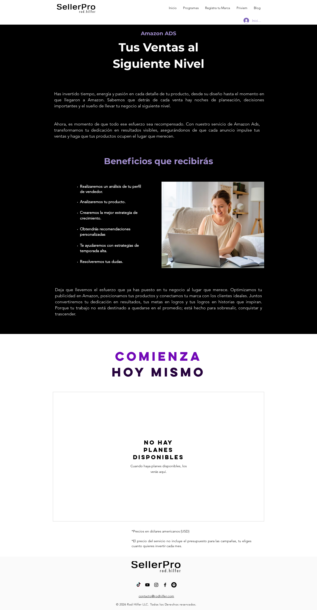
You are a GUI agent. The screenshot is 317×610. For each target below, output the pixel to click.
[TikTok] (138, 585)
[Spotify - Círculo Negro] (174, 585)
